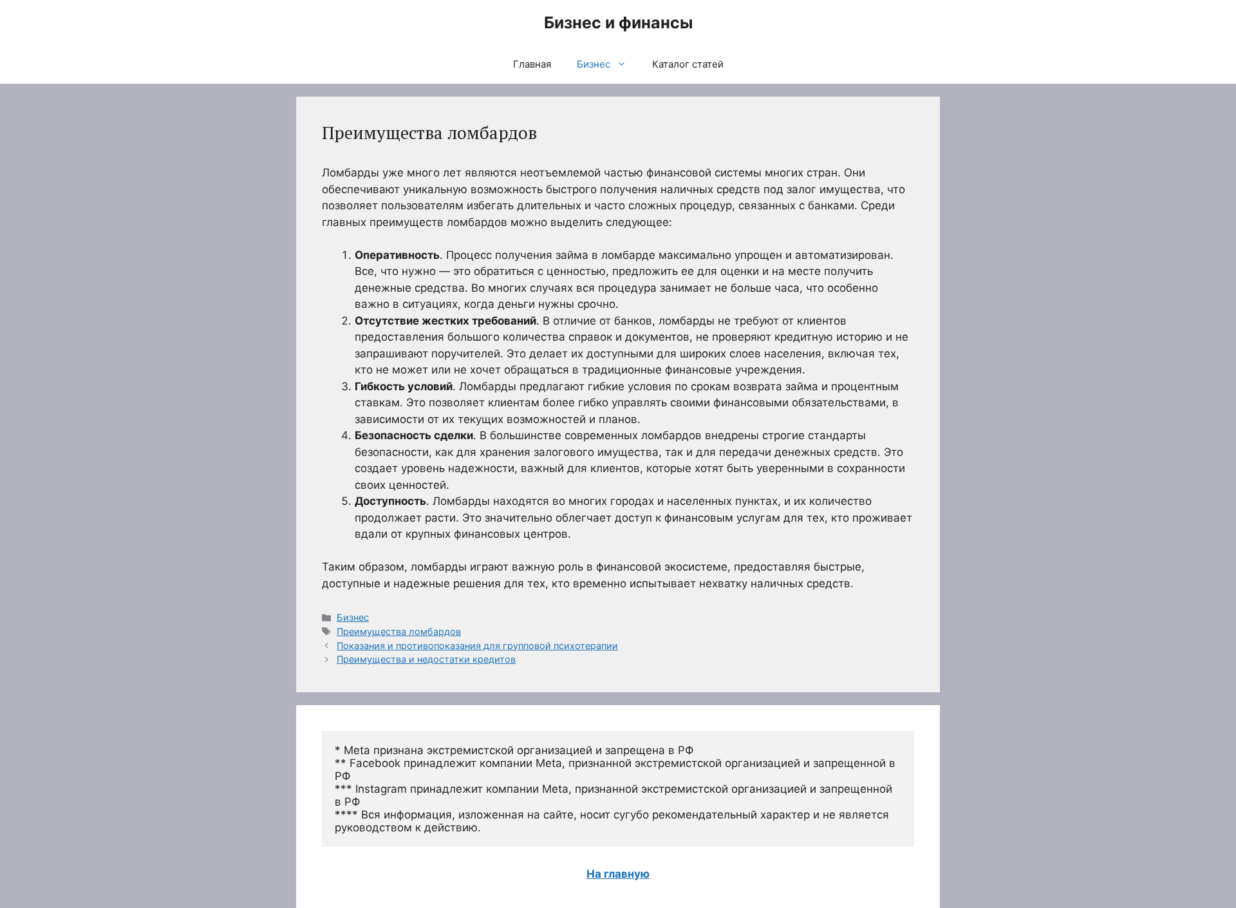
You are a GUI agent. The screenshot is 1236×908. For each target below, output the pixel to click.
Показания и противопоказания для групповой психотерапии (477, 645)
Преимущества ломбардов (399, 631)
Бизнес (593, 64)
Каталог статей (688, 64)
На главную (618, 873)
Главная (532, 64)
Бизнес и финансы (618, 22)
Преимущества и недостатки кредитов (426, 659)
